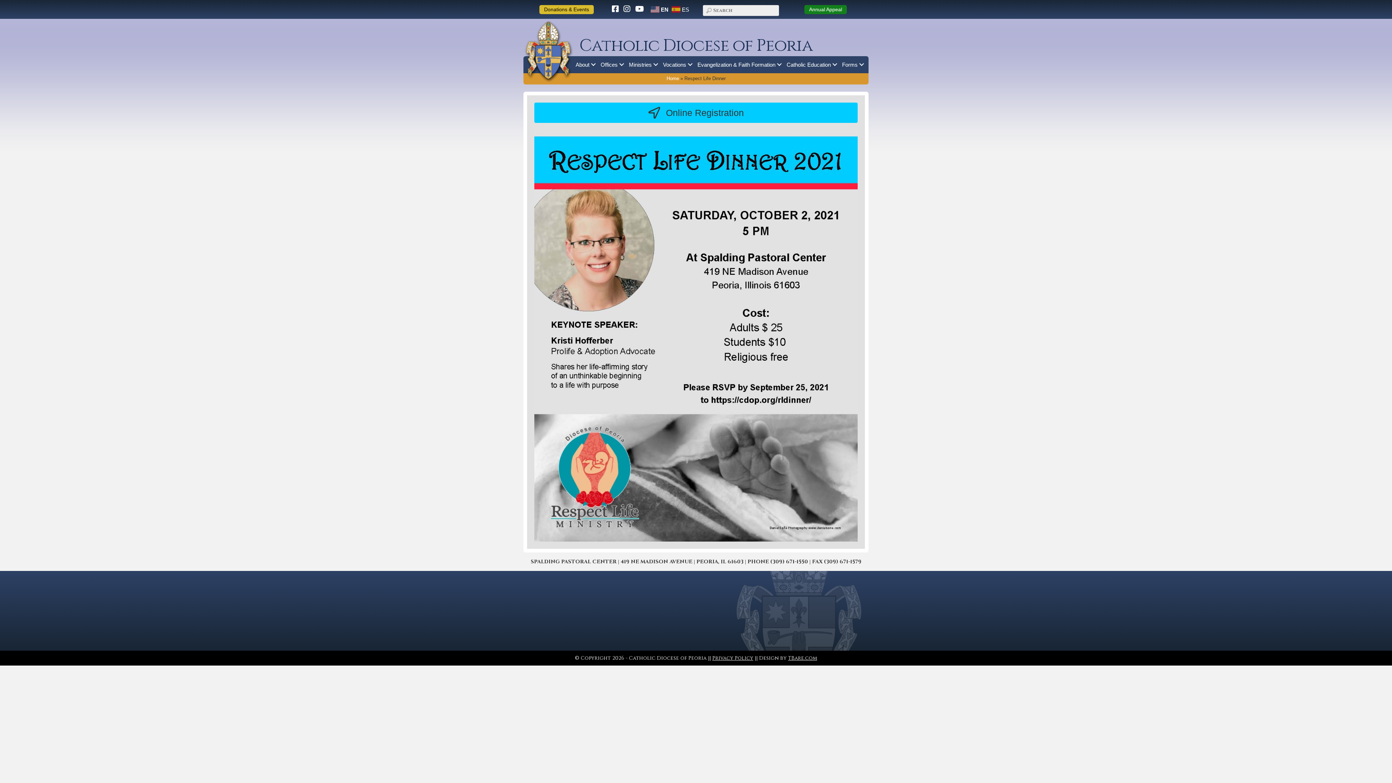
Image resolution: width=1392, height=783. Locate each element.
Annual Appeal (825, 9)
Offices (609, 65)
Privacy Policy (732, 658)
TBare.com (802, 658)
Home (673, 78)
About (582, 65)
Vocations (674, 65)
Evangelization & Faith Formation (736, 65)
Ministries (640, 65)
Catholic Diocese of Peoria (696, 46)
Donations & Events (566, 9)
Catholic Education (809, 65)
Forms (850, 65)
